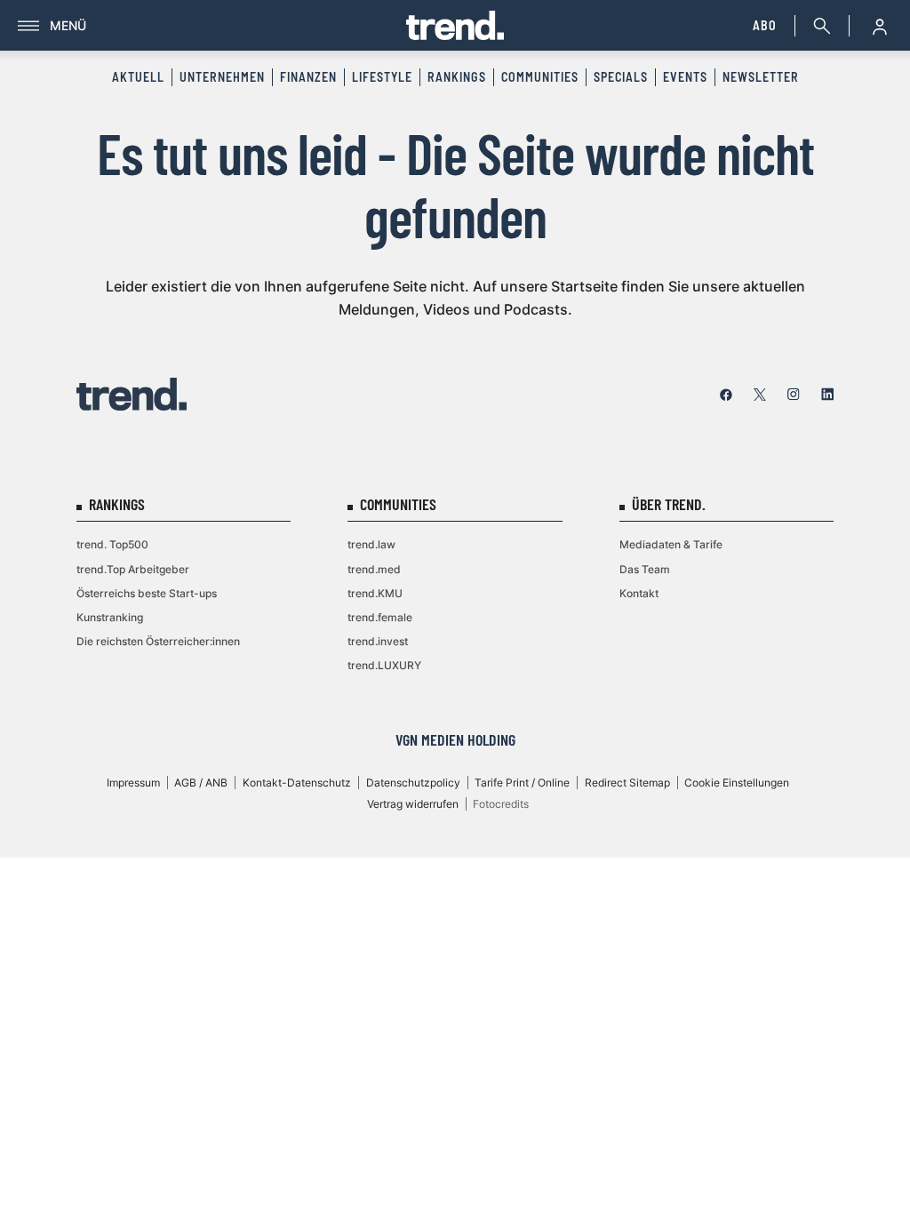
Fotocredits (501, 804)
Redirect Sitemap (627, 782)
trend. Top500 (112, 544)
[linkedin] (827, 394)
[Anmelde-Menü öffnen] (879, 25)
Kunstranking (109, 617)
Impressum (133, 782)
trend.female (379, 617)
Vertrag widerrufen (413, 804)
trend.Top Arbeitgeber (132, 569)
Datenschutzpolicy (413, 782)
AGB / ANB (201, 782)
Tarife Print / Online (522, 782)
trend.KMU (375, 593)
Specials (621, 76)
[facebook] (726, 394)
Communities (540, 76)
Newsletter (760, 76)
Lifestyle (382, 76)
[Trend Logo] (131, 394)
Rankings (456, 76)
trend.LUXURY (384, 665)
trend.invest (377, 641)
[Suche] (818, 26)
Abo (765, 25)
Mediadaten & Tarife (670, 544)
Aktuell (138, 76)
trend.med (374, 569)
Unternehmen (222, 76)
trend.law (371, 544)
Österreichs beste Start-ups (146, 593)
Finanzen (308, 76)
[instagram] (793, 394)
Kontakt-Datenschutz (297, 782)
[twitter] (760, 394)
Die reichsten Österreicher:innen (158, 641)
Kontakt (639, 593)
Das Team (644, 569)
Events (685, 76)
